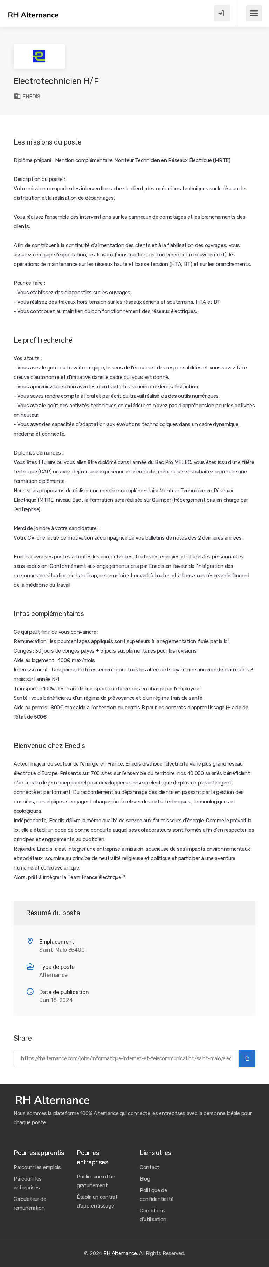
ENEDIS (30, 96)
